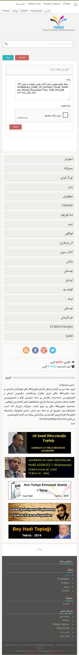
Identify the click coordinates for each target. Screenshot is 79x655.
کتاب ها (66, 604)
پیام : (68, 79)
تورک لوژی (66, 177)
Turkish (6, 11)
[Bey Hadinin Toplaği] (39, 532)
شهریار (68, 159)
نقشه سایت (64, 636)
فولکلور (69, 233)
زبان (70, 187)
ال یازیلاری (66, 243)
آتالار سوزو (66, 252)
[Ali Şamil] (39, 443)
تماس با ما (20, 4)
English (24, 11)
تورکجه (15, 11)
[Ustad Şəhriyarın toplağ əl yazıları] (39, 513)
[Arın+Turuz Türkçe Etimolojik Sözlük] (39, 491)
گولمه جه (68, 289)
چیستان (68, 271)
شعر (70, 224)
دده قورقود (67, 215)
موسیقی (68, 308)
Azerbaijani (36, 11)
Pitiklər (67, 4)
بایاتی (69, 261)
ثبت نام (22, 57)
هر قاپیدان (67, 317)
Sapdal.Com (32, 651)
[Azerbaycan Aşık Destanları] (39, 468)
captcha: (65, 106)
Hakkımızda (34, 4)
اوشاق (69, 280)
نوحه (70, 299)
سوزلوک (68, 168)
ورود (8, 57)
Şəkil (69, 336)
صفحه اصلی (64, 616)
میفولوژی (68, 196)
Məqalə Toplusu (52, 4)
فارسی (47, 11)
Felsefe (67, 205)
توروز (8, 377)
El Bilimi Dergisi (61, 327)
